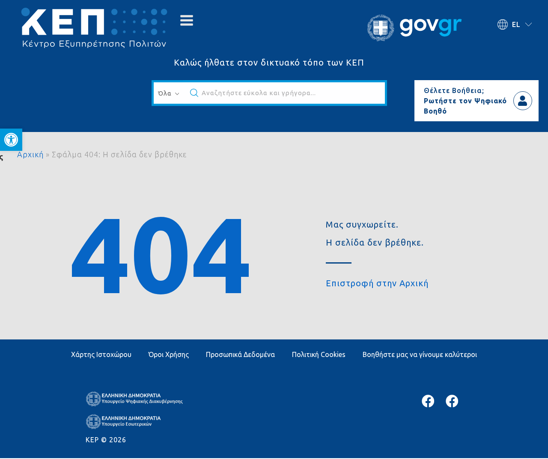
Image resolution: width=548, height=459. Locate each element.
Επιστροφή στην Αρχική (377, 283)
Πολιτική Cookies (318, 354)
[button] (11, 140)
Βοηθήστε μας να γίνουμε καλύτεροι (420, 354)
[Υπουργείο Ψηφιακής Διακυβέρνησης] (428, 401)
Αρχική (30, 154)
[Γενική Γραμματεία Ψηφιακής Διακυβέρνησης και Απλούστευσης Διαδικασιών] (452, 401)
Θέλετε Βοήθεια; (454, 90)
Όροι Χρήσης (169, 354)
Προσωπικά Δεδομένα (240, 354)
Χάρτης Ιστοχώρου (101, 354)
